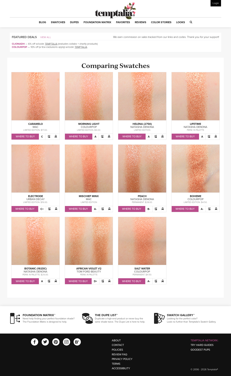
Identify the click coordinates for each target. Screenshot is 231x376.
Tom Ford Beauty (89, 271)
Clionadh (18, 43)
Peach (142, 196)
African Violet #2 (88, 268)
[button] (42, 22)
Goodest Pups (200, 349)
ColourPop (19, 47)
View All (45, 37)
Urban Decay (35, 199)
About (116, 340)
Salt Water (142, 268)
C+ (42, 209)
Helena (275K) (142, 124)
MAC (35, 127)
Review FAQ (119, 354)
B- (148, 209)
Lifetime (195, 124)
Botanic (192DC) (35, 268)
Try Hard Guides (202, 345)
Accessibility (121, 368)
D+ (95, 281)
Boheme (195, 196)
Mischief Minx (89, 196)
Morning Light (88, 124)
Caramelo (35, 124)
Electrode (35, 196)
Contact (118, 345)
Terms (116, 364)
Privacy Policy (122, 359)
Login (216, 3)
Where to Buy (25, 136)
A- (95, 209)
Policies (117, 349)
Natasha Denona (142, 127)
